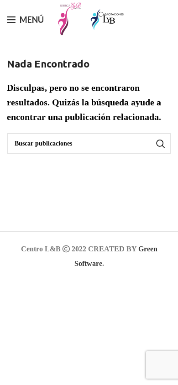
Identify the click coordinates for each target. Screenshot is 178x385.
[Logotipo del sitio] (67, 18)
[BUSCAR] (160, 143)
